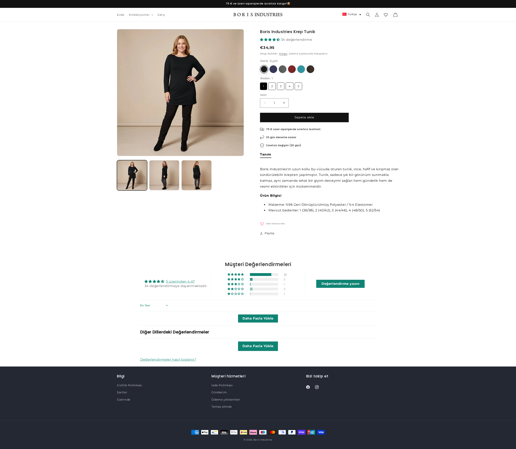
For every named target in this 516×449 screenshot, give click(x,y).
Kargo (283, 53)
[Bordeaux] (292, 69)
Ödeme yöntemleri (225, 399)
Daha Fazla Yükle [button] (258, 318)
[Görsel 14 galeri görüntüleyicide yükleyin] (164, 175)
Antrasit (283, 69)
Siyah (264, 69)
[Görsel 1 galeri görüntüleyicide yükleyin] (132, 175)
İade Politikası (222, 385)
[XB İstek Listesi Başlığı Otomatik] (385, 14)
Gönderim (219, 392)
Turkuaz (301, 69)
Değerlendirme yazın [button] (340, 283)
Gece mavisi (273, 69)
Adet (263, 94)
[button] (141, 14)
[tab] (265, 155)
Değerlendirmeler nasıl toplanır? (168, 359)
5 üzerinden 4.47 (180, 281)
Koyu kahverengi (310, 69)
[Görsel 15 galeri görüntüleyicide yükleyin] (196, 175)
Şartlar (122, 392)
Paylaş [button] (270, 233)
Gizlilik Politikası (129, 385)
